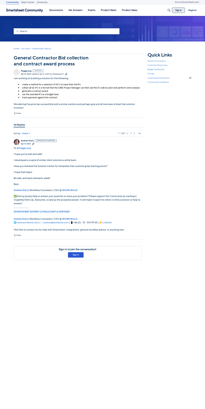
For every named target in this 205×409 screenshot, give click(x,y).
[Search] (169, 10)
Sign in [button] (76, 254)
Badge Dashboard (156, 69)
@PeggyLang (24, 148)
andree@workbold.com (56, 222)
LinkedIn (107, 222)
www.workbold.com (27, 222)
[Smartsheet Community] (24, 10)
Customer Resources (157, 65)
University (42, 2)
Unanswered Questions (169, 78)
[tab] (19, 124)
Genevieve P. (58, 74)
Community (12, 2)
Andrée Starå (27, 140)
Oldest (25, 133)
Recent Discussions (157, 61)
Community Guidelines (158, 82)
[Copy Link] (66, 74)
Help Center (27, 2)
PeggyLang (26, 71)
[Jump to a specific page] (139, 133)
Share (17, 113)
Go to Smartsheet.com (187, 2)
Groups (151, 73)
